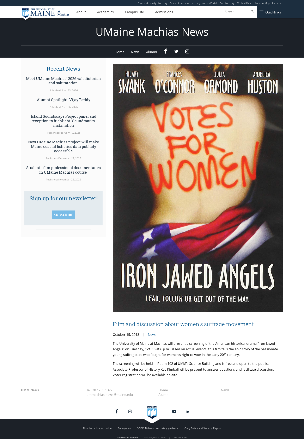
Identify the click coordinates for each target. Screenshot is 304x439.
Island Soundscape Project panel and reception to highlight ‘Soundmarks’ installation (63, 121)
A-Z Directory (227, 3)
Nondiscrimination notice (97, 428)
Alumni (151, 52)
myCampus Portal (207, 3)
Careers (276, 3)
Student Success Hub (182, 3)
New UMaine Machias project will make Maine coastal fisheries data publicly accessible (63, 146)
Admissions (164, 12)
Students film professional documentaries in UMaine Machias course (63, 170)
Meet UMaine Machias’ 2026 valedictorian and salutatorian (63, 81)
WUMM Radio (244, 3)
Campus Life (134, 12)
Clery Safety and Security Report (202, 428)
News (135, 52)
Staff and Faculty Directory (153, 3)
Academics (105, 12)
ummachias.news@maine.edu (109, 394)
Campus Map (262, 3)
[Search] (252, 12)
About (81, 12)
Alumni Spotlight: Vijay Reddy (63, 99)
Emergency (124, 428)
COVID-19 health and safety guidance (157, 428)
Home (119, 52)
